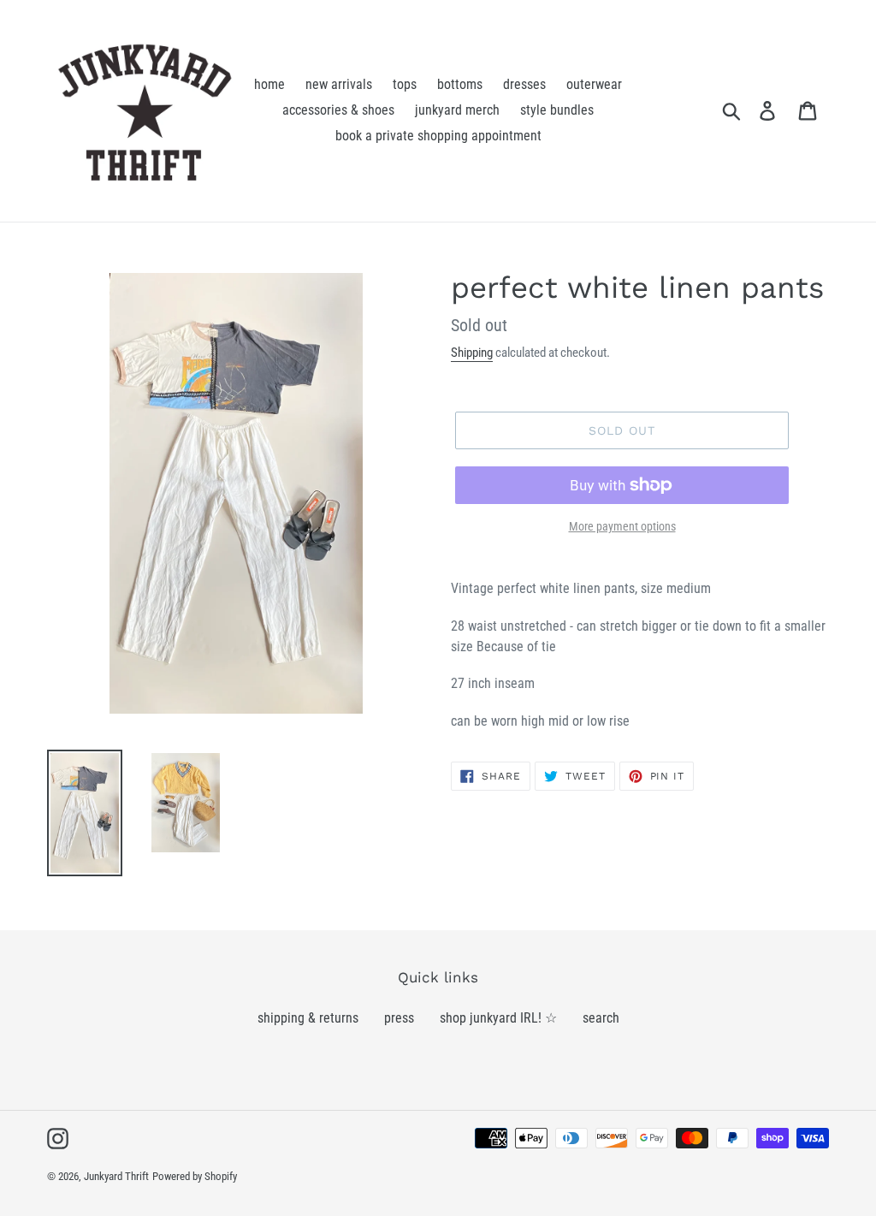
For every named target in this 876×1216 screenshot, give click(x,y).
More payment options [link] (622, 526)
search (601, 1018)
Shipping (472, 352)
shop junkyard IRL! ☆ (498, 1018)
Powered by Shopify (194, 1176)
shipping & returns (307, 1018)
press (399, 1018)
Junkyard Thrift (116, 1176)
